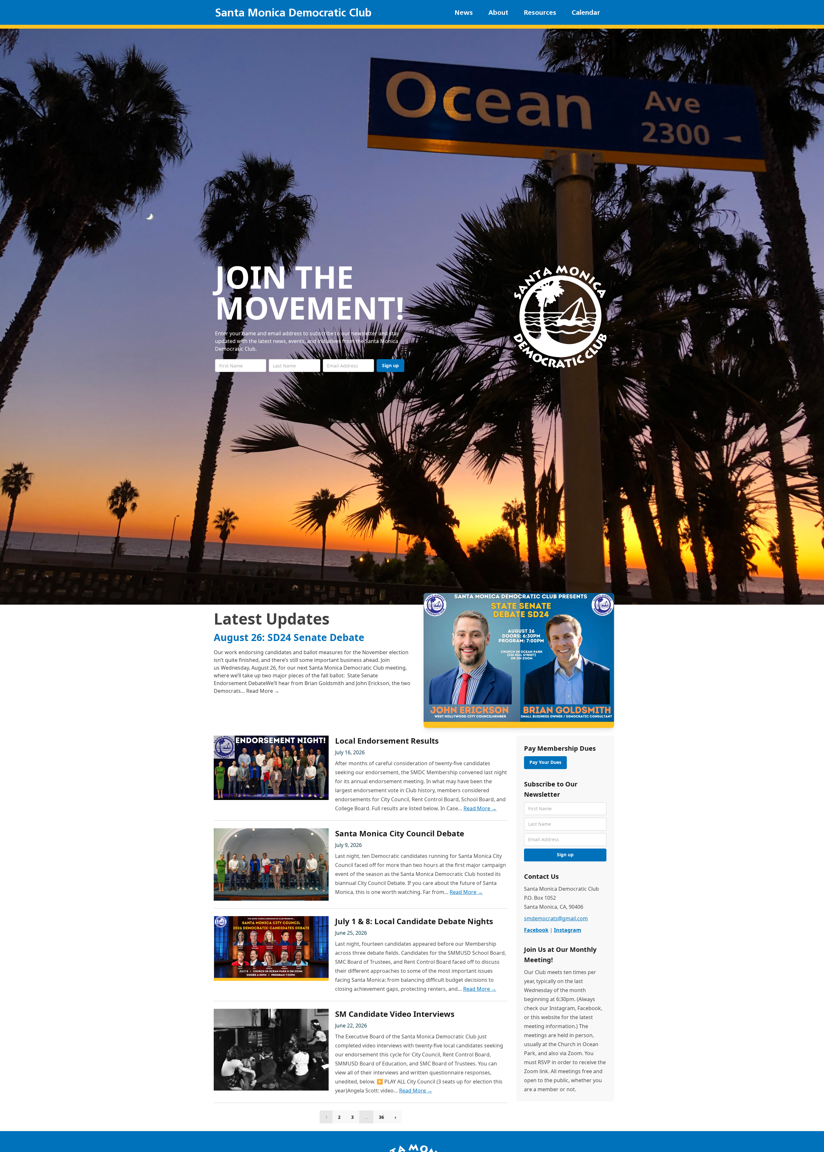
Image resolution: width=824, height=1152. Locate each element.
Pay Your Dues (545, 762)
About (498, 12)
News (463, 12)
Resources (540, 12)
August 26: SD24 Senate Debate (289, 637)
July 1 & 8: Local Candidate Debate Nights (414, 921)
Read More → (262, 690)
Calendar (586, 12)
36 (381, 1117)
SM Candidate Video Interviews (394, 1013)
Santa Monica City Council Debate (399, 833)
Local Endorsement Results (387, 740)
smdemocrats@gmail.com (556, 918)
